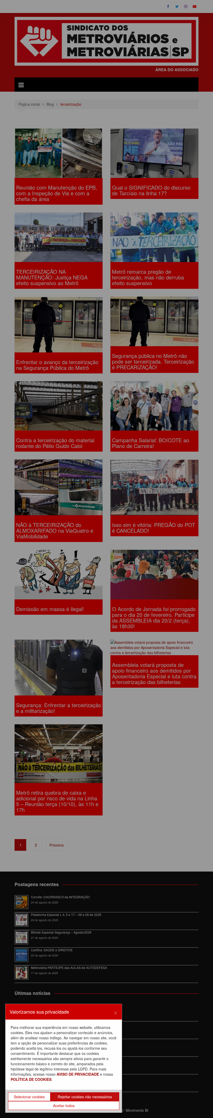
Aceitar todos (64, 1105)
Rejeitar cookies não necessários (85, 1096)
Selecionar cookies (29, 1096)
